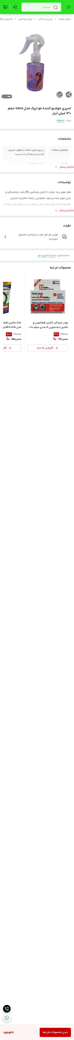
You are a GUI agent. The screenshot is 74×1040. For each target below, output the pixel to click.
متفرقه (60, 120)
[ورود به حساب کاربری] (15, 7)
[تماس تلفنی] (7, 1009)
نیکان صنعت (64, 19)
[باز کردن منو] (68, 7)
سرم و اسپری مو (47, 255)
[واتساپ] (7, 1018)
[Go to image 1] (9, 96)
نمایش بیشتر (66, 167)
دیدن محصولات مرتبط (55, 1032)
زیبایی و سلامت (45, 19)
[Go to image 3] (3, 96)
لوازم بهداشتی (25, 19)
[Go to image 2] (5, 96)
